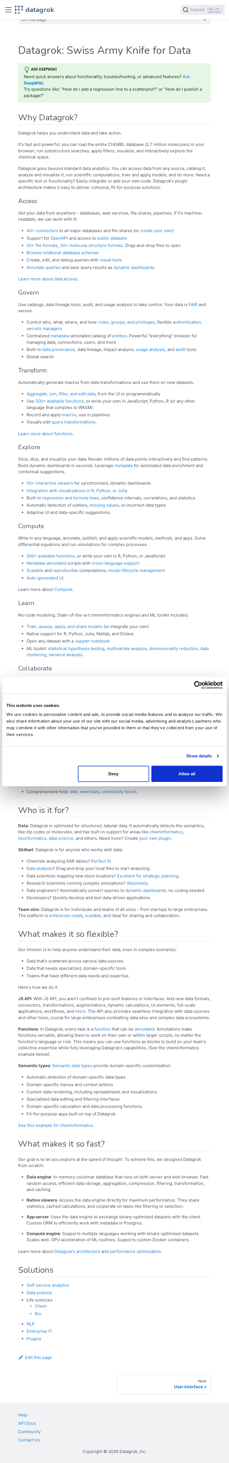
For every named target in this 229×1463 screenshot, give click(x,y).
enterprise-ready (66, 915)
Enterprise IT (39, 1331)
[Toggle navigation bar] (8, 10)
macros (69, 414)
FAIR (193, 304)
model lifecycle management (136, 570)
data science (61, 838)
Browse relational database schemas (63, 252)
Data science (39, 1292)
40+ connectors (42, 230)
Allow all (186, 773)
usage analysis (150, 349)
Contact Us (29, 1440)
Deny (113, 773)
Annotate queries (44, 267)
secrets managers (44, 328)
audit (180, 349)
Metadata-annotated (46, 563)
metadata (60, 335)
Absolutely (137, 883)
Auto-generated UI (45, 578)
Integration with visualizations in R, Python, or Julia (77, 490)
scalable (93, 915)
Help (22, 1415)
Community (29, 1431)
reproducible (65, 570)
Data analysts (40, 868)
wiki (74, 791)
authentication (187, 322)
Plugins (34, 1338)
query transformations (74, 422)
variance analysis (65, 654)
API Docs (27, 1423)
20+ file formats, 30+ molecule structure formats (75, 245)
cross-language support (115, 563)
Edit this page (38, 1357)
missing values (104, 505)
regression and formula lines (70, 498)
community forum (119, 791)
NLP (31, 1324)
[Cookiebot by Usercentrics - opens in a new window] (198, 685)
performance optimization (135, 1251)
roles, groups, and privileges (127, 322)
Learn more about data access (47, 278)
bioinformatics (32, 838)
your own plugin (155, 838)
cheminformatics (166, 831)
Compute (63, 589)
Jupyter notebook (92, 641)
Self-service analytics (48, 1285)
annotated (144, 1029)
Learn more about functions (45, 433)
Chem (41, 1306)
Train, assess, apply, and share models (64, 626)
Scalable (35, 570)
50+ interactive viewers (50, 483)
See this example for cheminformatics (55, 1125)
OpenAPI (59, 238)
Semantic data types (72, 1065)
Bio (38, 1313)
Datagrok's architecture (77, 1251)
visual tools (111, 260)
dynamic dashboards (133, 267)
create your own (156, 230)
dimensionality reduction (173, 648)
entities (119, 335)
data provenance (58, 349)
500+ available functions (59, 401)
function (102, 1029)
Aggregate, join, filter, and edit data (61, 393)
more (80, 1011)
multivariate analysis (127, 648)
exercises (89, 791)
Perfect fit (101, 861)
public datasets (112, 238)
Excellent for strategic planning (147, 876)
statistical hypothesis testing (76, 648)
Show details (199, 756)
